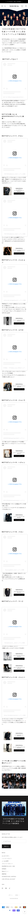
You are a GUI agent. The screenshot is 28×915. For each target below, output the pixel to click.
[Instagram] (2, 888)
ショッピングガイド (7, 858)
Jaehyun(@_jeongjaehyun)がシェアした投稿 (15, 300)
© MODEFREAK (14, 898)
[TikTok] (9, 888)
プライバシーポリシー (7, 863)
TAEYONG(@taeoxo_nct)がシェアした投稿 (14, 174)
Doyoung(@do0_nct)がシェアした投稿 (14, 569)
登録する (6, 846)
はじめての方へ (5, 856)
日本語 (16, 895)
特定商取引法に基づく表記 (8, 866)
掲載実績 (4, 874)
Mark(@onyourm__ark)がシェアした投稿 (15, 642)
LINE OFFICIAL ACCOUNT (8, 879)
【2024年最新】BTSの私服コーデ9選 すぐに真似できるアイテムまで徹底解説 (13, 821)
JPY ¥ (10, 895)
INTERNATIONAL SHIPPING (9, 876)
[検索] (5, 6)
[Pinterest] (6, 888)
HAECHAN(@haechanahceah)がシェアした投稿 (15, 500)
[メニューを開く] (2, 6)
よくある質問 (5, 861)
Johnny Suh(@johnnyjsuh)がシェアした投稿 (15, 715)
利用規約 (4, 868)
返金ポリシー (5, 871)
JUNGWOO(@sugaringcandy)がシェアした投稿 (15, 438)
